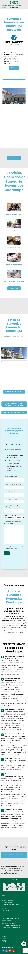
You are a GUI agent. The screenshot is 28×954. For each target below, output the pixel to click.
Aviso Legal (5, 898)
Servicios (4, 940)
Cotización (14, 68)
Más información (14, 158)
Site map (4, 908)
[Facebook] (3, 950)
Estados (4, 936)
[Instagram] (6, 950)
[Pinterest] (13, 950)
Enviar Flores (5, 942)
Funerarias (4, 6)
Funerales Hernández (13, 61)
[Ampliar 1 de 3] (11, 349)
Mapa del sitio (5, 910)
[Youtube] (9, 950)
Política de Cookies (7, 902)
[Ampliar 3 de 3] (25, 362)
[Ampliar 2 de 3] (25, 349)
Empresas (11, 6)
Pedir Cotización (14, 288)
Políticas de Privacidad (8, 900)
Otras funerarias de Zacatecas (14, 392)
